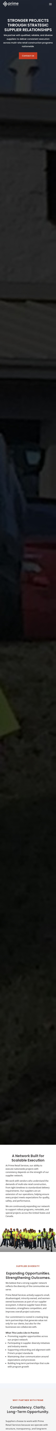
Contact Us (28, 55)
